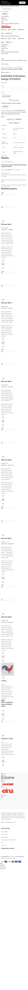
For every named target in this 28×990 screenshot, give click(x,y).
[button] (3, 264)
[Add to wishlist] (3, 260)
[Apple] (14, 791)
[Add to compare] (3, 221)
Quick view (3, 268)
